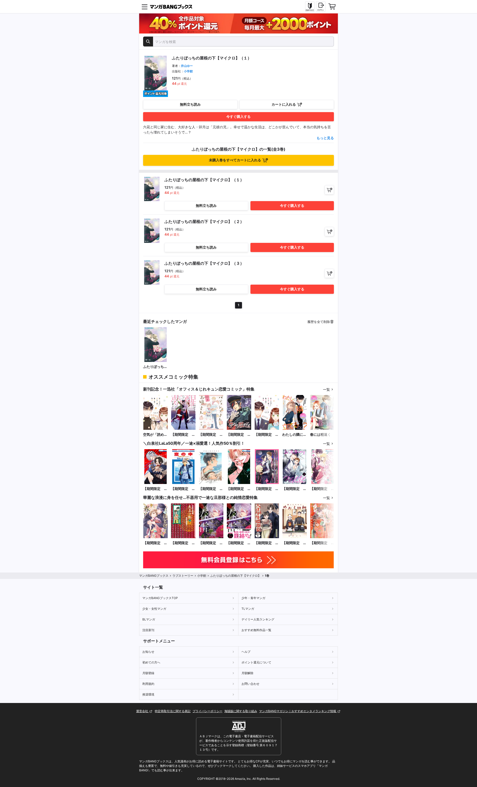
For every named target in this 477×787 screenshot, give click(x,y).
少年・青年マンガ (253, 598)
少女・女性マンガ (154, 609)
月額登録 (148, 673)
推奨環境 (148, 694)
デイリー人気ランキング (257, 619)
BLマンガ (148, 619)
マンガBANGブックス (153, 575)
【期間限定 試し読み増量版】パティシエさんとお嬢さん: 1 (211, 434)
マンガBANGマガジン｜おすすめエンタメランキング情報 (298, 711)
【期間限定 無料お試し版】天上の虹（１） (183, 543)
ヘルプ (245, 652)
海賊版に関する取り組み (240, 711)
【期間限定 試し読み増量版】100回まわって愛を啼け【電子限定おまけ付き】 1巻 (155, 488)
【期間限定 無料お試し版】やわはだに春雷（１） (239, 543)
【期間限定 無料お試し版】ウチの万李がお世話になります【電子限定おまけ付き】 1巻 (239, 488)
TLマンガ (247, 609)
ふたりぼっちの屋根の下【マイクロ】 (155, 366)
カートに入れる (284, 104)
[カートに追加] (329, 189)
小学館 (188, 71)
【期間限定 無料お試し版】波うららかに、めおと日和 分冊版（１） (294, 543)
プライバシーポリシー (207, 711)
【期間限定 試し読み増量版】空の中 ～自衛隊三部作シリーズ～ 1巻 (183, 488)
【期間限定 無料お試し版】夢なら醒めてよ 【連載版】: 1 (239, 434)
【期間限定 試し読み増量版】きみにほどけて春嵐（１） (155, 543)
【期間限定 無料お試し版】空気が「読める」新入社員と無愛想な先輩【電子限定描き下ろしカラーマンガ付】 (266, 434)
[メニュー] (144, 6)
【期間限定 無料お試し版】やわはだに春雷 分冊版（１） (211, 543)
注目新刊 (148, 630)
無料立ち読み (190, 104)
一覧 (326, 389)
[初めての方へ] (310, 6)
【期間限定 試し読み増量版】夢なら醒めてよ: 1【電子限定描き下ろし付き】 (183, 434)
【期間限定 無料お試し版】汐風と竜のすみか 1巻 (211, 488)
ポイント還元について (256, 662)
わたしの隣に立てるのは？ (294, 434)
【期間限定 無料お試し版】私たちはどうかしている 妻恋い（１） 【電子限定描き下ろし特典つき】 (322, 543)
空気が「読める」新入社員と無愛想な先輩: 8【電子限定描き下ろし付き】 (155, 434)
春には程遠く (320, 434)
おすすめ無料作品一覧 (256, 630)
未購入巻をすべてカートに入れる (235, 160)
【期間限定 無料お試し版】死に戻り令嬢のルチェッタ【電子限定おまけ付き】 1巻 (322, 488)
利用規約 (148, 684)
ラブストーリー (182, 575)
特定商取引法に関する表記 (173, 711)
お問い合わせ (250, 684)
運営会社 (142, 711)
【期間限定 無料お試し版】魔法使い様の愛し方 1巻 (266, 488)
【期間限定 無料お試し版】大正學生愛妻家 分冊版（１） (266, 543)
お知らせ (148, 652)
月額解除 (247, 673)
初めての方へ (151, 662)
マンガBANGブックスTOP (160, 598)
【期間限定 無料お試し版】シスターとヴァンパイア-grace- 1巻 (294, 488)
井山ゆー (187, 66)
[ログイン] (321, 6)
